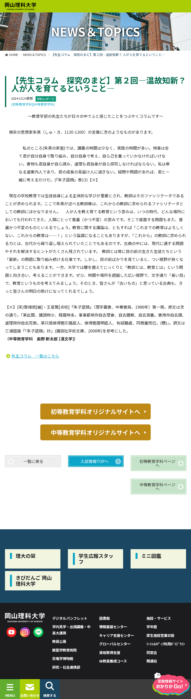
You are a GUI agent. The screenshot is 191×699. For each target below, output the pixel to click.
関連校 (151, 660)
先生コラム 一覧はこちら (35, 356)
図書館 (104, 618)
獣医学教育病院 (64, 650)
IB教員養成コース (113, 660)
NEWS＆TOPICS (34, 54)
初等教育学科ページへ (157, 463)
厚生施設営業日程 (160, 635)
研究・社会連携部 (66, 667)
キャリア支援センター (116, 635)
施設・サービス (158, 618)
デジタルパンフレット (69, 618)
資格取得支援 (109, 652)
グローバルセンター (115, 643)
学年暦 (151, 626)
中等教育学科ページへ (157, 487)
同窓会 (151, 652)
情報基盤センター (113, 626)
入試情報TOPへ (95, 461)
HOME (13, 54)
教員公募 (59, 641)
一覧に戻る (33, 461)
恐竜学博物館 (62, 658)
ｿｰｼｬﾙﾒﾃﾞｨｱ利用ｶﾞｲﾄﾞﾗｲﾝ (165, 643)
